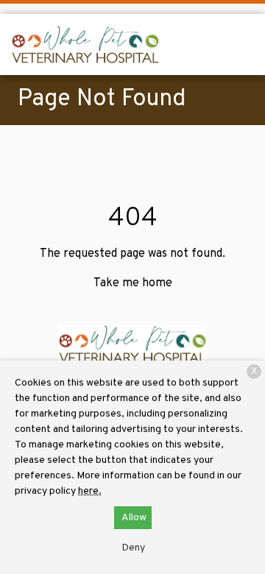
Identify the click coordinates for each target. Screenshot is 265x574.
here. (90, 491)
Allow (133, 517)
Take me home (132, 283)
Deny (133, 548)
